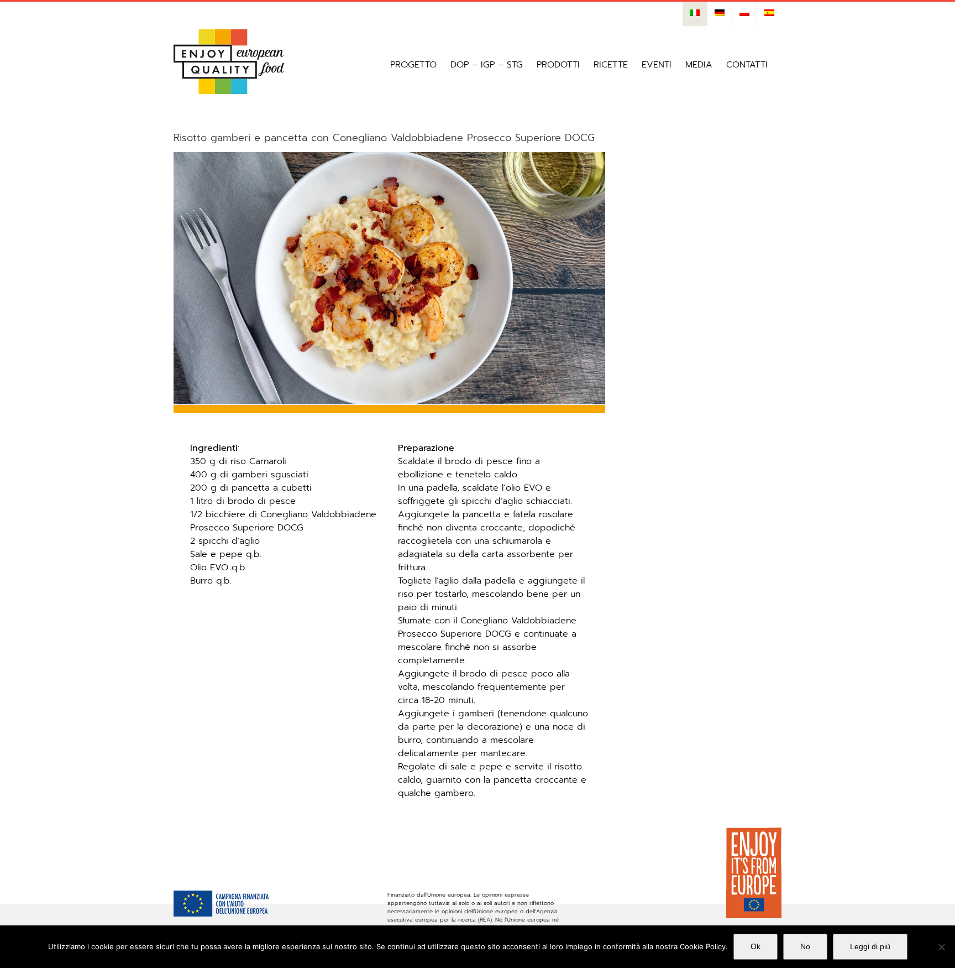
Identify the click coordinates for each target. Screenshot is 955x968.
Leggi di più (870, 946)
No (805, 946)
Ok (755, 946)
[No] (941, 947)
